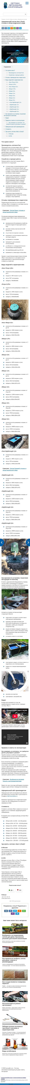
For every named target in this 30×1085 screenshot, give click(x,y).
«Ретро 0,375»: (12, 84)
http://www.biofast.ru (12, 796)
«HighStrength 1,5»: (14, 104)
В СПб (10, 136)
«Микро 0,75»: (12, 89)
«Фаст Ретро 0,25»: (13, 82)
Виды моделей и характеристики (14, 80)
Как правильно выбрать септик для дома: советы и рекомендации (13, 960)
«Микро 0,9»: (12, 91)
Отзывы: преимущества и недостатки (15, 77)
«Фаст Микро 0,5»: (13, 86)
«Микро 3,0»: (12, 95)
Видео (7, 118)
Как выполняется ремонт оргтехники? (11, 1004)
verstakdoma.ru (17, 1084)
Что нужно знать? (10, 70)
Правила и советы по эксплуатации (14, 120)
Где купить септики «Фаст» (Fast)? (14, 131)
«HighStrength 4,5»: (14, 109)
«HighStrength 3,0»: (14, 107)
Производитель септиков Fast (16, 72)
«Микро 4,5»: (12, 98)
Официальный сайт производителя (14, 126)
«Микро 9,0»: (12, 100)
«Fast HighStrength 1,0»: (15, 102)
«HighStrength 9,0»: (14, 111)
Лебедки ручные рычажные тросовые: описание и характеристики (12, 1028)
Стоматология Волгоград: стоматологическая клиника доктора (12, 1080)
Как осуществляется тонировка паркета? (14, 982)
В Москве (11, 133)
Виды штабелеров (9, 1051)
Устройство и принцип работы (16, 75)
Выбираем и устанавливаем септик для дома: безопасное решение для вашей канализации (14, 936)
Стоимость (8, 129)
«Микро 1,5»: (12, 93)
